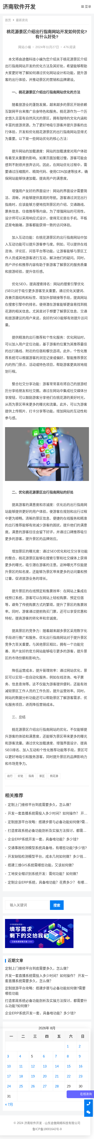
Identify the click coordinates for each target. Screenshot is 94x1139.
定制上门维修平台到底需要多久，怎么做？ (40, 805)
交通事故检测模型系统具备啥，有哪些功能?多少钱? (47, 848)
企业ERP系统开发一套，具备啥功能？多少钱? (43, 839)
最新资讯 (22, 20)
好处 (20, 776)
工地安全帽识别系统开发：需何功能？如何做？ (44, 874)
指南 (31, 776)
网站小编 (24, 47)
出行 (10, 776)
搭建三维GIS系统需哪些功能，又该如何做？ (41, 865)
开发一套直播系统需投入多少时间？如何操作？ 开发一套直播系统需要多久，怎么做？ (47, 815)
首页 (8, 20)
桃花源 (54, 776)
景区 (42, 776)
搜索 (56, 905)
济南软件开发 (19, 7)
